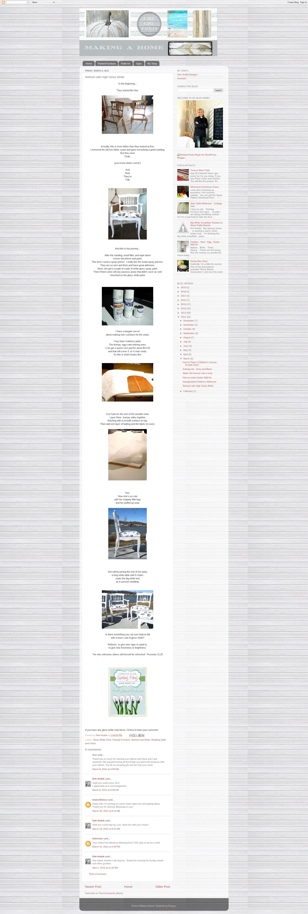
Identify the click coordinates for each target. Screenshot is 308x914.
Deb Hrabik (98, 779)
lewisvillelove (99, 800)
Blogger (172, 906)
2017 (184, 296)
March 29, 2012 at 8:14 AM (106, 811)
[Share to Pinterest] (143, 735)
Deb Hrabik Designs (187, 74)
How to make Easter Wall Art (197, 377)
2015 (184, 304)
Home (89, 63)
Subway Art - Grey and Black (197, 369)
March (186, 358)
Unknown (97, 838)
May (185, 350)
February (188, 391)
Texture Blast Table (200, 170)
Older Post (162, 886)
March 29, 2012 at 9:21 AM (106, 829)
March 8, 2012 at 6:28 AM (105, 790)
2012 (184, 317)
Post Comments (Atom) (111, 893)
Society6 (181, 78)
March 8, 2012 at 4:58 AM (105, 769)
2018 (184, 291)
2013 (184, 313)
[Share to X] (136, 735)
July (185, 341)
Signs (139, 63)
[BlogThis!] (133, 735)
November (189, 325)
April (185, 354)
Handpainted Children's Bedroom (199, 382)
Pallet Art (125, 63)
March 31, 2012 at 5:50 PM (106, 847)
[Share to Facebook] (139, 735)
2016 (184, 300)
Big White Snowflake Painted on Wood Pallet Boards (206, 224)
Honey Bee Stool (198, 261)
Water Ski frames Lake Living (197, 373)
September (189, 333)
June (186, 346)
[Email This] (130, 735)
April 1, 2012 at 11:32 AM (105, 868)
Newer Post (93, 886)
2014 (184, 308)
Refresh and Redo (140, 740)
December (189, 320)
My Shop (152, 63)
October (187, 329)
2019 (184, 287)
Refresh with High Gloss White (198, 386)
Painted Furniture (107, 63)
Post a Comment (97, 874)
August (187, 337)
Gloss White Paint (102, 740)
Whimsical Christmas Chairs (204, 187)
